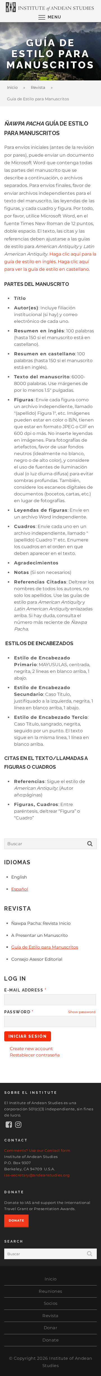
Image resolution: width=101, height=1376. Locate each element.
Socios (51, 1303)
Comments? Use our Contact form (37, 1150)
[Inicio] (50, 7)
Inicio (12, 87)
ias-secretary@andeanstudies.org (37, 1175)
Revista (38, 87)
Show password (81, 1012)
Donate (16, 1220)
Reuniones (50, 1291)
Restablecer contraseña (35, 1055)
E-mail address (25, 990)
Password (18, 1012)
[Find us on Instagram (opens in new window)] (18, 1125)
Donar (51, 1327)
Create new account (31, 1048)
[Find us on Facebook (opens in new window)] (8, 1125)
